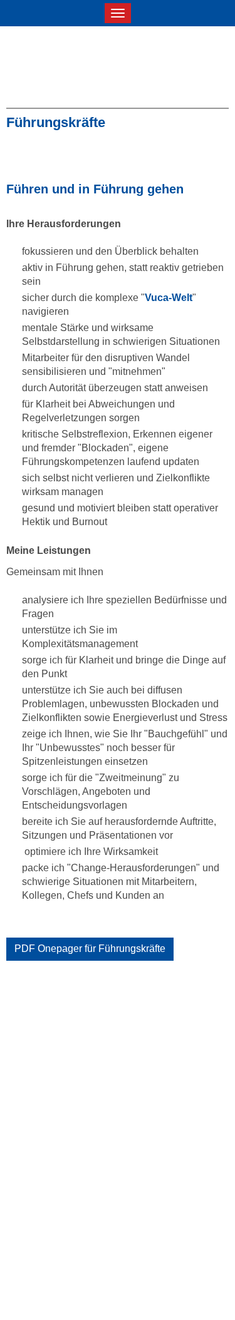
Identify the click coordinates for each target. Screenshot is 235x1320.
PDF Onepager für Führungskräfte (89, 948)
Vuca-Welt (168, 297)
